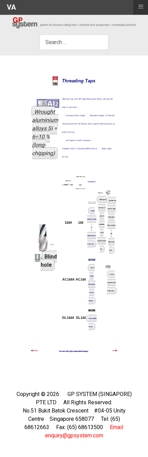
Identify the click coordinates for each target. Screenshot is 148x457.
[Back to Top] (135, 444)
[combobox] (74, 42)
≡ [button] (141, 6)
